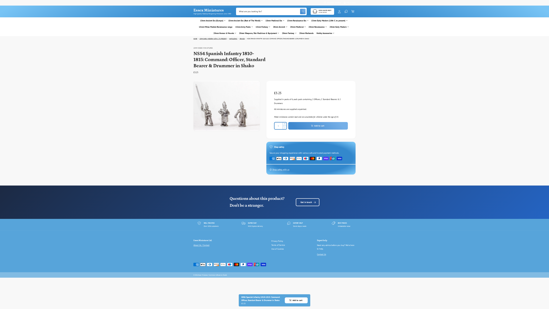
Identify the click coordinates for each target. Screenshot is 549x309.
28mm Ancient (279, 27)
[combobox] (271, 11)
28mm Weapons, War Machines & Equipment (258, 33)
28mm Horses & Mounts (223, 33)
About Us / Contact (334, 2)
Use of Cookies (277, 249)
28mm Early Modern (338, 27)
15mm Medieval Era (273, 20)
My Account (351, 2)
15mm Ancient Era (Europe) (211, 20)
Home (195, 39)
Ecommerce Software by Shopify (218, 275)
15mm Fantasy (262, 27)
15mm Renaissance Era (296, 20)
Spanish (242, 39)
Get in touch (306, 202)
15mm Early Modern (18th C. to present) (328, 20)
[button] (352, 11)
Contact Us (321, 254)
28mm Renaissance (317, 27)
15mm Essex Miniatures (203, 48)
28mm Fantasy (288, 33)
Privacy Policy (277, 241)
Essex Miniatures (203, 275)
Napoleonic (233, 39)
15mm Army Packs (243, 27)
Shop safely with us (280, 169)
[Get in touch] (346, 11)
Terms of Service (278, 245)
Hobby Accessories (324, 33)
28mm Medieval (297, 27)
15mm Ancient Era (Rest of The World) (244, 20)
